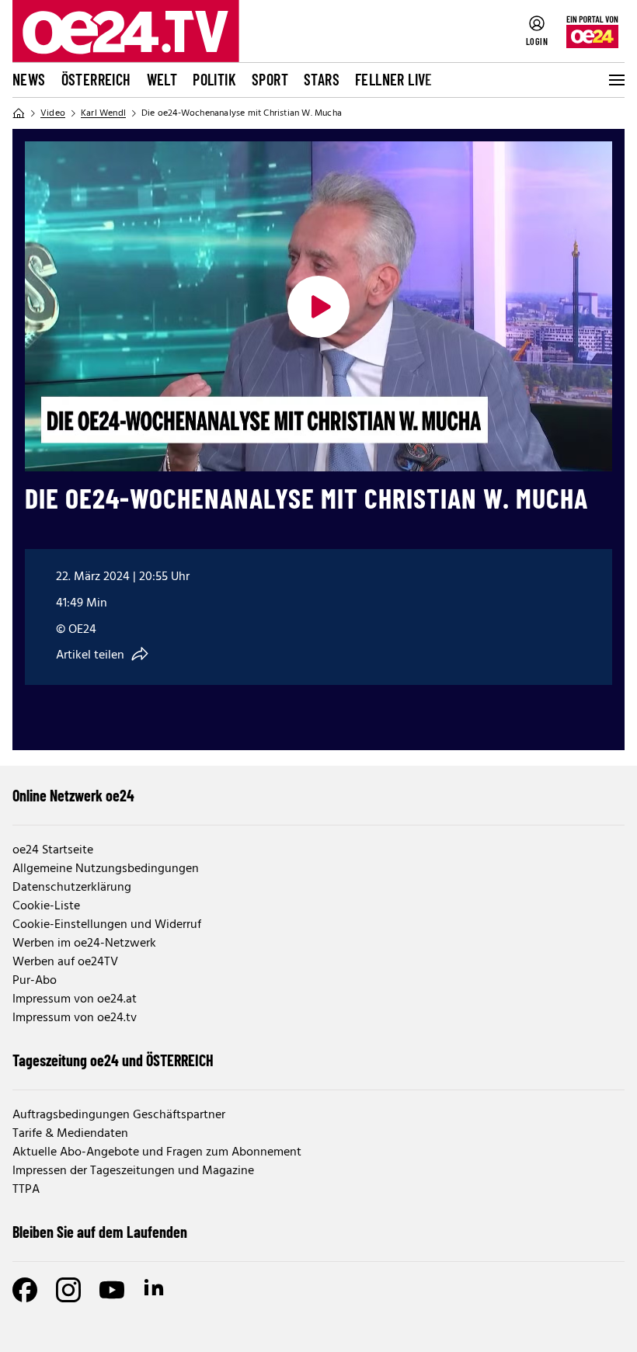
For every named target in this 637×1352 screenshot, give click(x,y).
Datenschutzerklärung (71, 888)
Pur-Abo (34, 981)
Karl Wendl (103, 113)
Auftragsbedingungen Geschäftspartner (118, 1115)
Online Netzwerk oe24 (73, 795)
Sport (270, 79)
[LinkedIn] (155, 1289)
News (29, 79)
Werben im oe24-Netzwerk (84, 943)
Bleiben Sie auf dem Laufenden (99, 1231)
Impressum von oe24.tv (74, 1018)
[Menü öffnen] (615, 80)
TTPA (26, 1190)
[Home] (18, 113)
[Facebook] (24, 1289)
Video (52, 113)
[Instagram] (68, 1289)
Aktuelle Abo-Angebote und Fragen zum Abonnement (156, 1152)
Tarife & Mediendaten (70, 1134)
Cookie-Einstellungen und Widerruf (106, 925)
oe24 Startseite (52, 850)
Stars (321, 79)
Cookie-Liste (46, 906)
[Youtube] (111, 1289)
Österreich (96, 79)
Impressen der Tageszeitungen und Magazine (133, 1171)
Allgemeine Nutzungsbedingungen (105, 869)
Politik (214, 79)
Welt (162, 79)
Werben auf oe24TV (65, 962)
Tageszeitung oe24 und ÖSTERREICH (113, 1060)
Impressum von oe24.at (74, 999)
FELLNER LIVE (394, 79)
